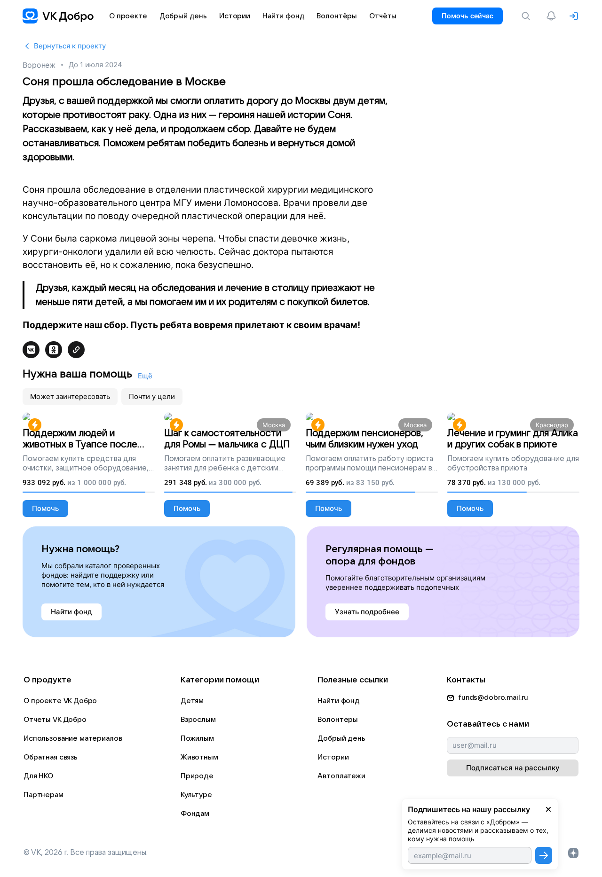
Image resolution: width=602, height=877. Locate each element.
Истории (333, 757)
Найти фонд (338, 701)
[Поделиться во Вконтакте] (31, 349)
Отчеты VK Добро (55, 719)
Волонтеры (337, 719)
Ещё (145, 375)
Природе (197, 776)
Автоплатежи (341, 776)
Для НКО (38, 776)
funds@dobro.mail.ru (493, 697)
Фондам (195, 813)
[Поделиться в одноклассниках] (53, 349)
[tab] (70, 396)
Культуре (196, 795)
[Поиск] (527, 16)
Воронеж (39, 65)
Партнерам (43, 795)
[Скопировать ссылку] (76, 349)
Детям (192, 701)
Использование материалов (73, 738)
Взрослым (198, 719)
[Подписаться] (543, 855)
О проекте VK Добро (60, 701)
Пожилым (197, 738)
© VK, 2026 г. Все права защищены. (86, 852)
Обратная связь (51, 757)
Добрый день (341, 738)
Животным (199, 757)
